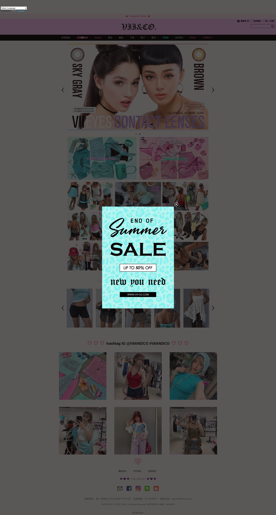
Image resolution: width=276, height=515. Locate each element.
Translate (21, 11)
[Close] (176, 204)
